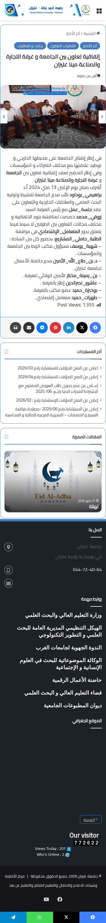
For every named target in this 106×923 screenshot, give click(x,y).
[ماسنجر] (42, 327)
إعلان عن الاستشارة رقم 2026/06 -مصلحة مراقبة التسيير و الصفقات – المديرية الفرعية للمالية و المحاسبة (51, 412)
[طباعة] (15, 327)
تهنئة (94, 506)
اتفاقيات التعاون (63, 45)
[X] (82, 327)
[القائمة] (99, 12)
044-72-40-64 (87, 569)
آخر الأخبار (73, 33)
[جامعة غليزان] (48, 10)
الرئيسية (89, 33)
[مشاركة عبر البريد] (28, 327)
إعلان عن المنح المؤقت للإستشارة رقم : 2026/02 (57, 400)
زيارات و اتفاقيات (30, 45)
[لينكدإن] (68, 327)
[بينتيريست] (55, 327)
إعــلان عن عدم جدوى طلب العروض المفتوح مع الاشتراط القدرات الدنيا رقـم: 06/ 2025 (58, 388)
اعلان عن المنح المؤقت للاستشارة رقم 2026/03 (58, 368)
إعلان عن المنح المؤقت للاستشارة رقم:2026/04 (58, 376)
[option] (53, 117)
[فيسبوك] (95, 327)
